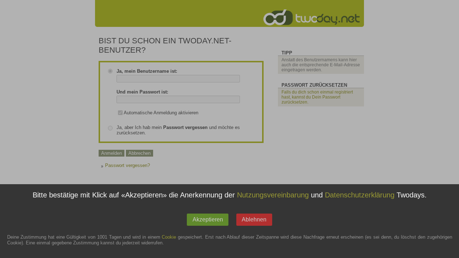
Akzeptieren (208, 219)
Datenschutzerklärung (359, 195)
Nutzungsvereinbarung (273, 195)
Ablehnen (254, 219)
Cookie (169, 237)
